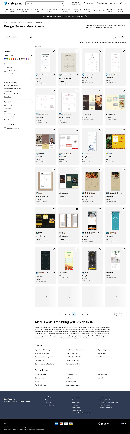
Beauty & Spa (39, 360)
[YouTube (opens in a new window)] (108, 423)
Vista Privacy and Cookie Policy (109, 402)
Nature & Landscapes (73, 385)
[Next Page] (88, 314)
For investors (76, 402)
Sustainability (76, 407)
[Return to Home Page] (13, 3)
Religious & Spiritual (103, 350)
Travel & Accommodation (105, 357)
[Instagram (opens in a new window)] (105, 423)
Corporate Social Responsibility (81, 412)
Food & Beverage (71, 353)
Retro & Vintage (102, 374)
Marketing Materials (16, 22)
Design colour (8, 55)
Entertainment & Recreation (75, 350)
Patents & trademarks (106, 407)
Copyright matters (105, 405)
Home (5, 22)
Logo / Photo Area (10, 125)
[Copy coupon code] (86, 16)
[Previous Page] (60, 314)
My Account (48, 400)
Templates (39, 22)
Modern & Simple (71, 381)
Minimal (68, 378)
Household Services (72, 360)
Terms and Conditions (106, 400)
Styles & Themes (9, 102)
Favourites (121, 37)
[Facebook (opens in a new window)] (102, 423)
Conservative (39, 378)
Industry (7, 79)
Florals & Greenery (41, 385)
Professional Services (73, 364)
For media (75, 405)
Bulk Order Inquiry (50, 405)
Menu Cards (29, 22)
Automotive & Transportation (45, 357)
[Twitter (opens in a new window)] (99, 423)
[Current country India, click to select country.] (124, 423)
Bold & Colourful (40, 374)
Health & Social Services (74, 357)
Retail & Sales (101, 353)
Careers (74, 400)
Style (5, 64)
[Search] (62, 3)
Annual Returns (76, 410)
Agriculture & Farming (42, 350)
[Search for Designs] (31, 37)
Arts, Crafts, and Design (43, 353)
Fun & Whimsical (71, 374)
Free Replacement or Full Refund (17, 401)
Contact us (48, 402)
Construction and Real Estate (45, 364)
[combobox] (43, 3)
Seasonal (100, 378)
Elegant (37, 381)
